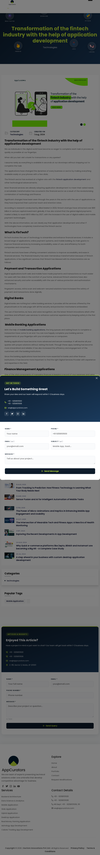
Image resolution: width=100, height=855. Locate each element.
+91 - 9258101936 (15, 403)
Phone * (54, 429)
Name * (8, 429)
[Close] (96, 378)
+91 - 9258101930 (15, 401)
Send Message (51, 471)
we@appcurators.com (17, 408)
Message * (9, 454)
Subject (57, 441)
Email (10, 441)
